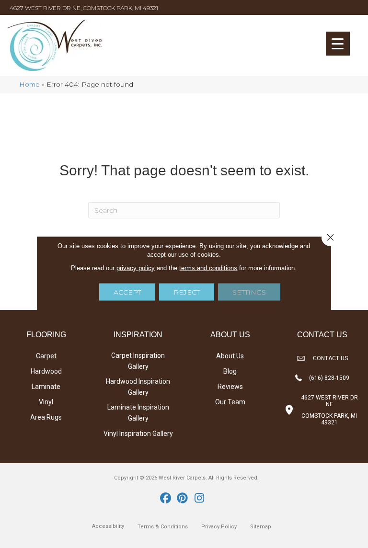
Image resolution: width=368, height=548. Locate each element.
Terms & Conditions (163, 527)
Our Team (230, 402)
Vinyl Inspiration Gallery (138, 433)
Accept (127, 292)
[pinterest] (183, 498)
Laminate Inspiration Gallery (138, 412)
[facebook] (166, 498)
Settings (249, 292)
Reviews (230, 386)
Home (29, 84)
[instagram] (200, 498)
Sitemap (260, 527)
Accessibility (108, 526)
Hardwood (46, 371)
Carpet (46, 356)
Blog (230, 371)
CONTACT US (330, 358)
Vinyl (46, 402)
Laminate (46, 386)
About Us (230, 356)
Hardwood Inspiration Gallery (138, 386)
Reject (186, 292)
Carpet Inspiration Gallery (138, 361)
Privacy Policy (219, 527)
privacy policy (135, 268)
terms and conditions (208, 268)
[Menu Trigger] (338, 44)
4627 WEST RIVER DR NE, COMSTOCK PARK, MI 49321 (84, 7)
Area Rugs (46, 417)
